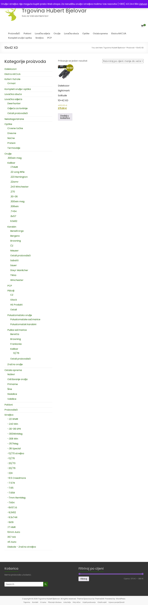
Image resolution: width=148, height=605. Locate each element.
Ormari (11, 83)
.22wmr (14, 181)
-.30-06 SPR (14, 429)
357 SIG (11, 537)
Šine (9, 389)
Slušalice (12, 394)
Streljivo (39, 37)
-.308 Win (12, 438)
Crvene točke (15, 128)
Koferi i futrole (12, 79)
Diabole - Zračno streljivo (21, 546)
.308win (14, 206)
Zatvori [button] (143, 4)
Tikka (13, 275)
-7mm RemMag (16, 497)
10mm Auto (13, 532)
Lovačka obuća (71, 33)
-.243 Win (12, 424)
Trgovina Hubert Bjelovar (54, 10)
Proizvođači (14, 33)
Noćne (11, 138)
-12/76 (11, 458)
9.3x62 (13, 221)
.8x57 (13, 216)
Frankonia (16, 344)
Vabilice (11, 399)
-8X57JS (12, 507)
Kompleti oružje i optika (20, 37)
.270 (12, 191)
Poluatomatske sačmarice (25, 319)
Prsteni (11, 143)
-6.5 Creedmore (16, 478)
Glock (13, 299)
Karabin (11, 226)
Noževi (11, 374)
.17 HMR (11, 527)
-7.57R (11, 483)
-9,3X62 (11, 512)
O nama (43, 602)
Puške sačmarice (17, 330)
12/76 (16, 353)
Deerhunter (14, 103)
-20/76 (11, 468)
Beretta (14, 334)
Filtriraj (84, 578)
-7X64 (11, 502)
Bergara (15, 236)
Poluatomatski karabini (23, 324)
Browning (15, 240)
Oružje (57, 33)
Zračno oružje (15, 364)
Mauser (14, 250)
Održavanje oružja (17, 379)
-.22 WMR (12, 419)
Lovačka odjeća (42, 33)
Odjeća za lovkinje (17, 108)
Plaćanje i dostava (54, 602)
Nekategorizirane (14, 119)
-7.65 (10, 487)
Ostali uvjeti (102, 602)
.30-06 (14, 196)
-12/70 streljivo (15, 453)
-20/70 (11, 463)
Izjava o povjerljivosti (116, 602)
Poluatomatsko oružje (19, 315)
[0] (142, 26)
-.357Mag (12, 443)
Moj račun (77, 602)
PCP (49, 37)
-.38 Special (14, 448)
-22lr (10, 473)
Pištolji (10, 290)
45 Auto (11, 542)
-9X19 (10, 522)
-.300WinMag (14, 433)
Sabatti (14, 260)
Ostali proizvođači (17, 113)
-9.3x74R (12, 517)
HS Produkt (16, 304)
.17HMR (14, 167)
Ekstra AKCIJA (118, 33)
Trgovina (26, 602)
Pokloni (27, 33)
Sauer (13, 265)
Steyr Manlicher (19, 270)
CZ (11, 295)
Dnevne (11, 133)
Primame (12, 384)
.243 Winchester (19, 186)
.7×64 (13, 211)
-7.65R (11, 492)
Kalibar (11, 163)
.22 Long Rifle (17, 172)
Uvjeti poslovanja (89, 602)
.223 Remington (19, 177)
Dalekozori (10, 69)
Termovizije (13, 148)
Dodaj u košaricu (65, 117)
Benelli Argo (17, 231)
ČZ (11, 245)
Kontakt (35, 602)
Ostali (13, 309)
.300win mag (14, 158)
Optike (85, 33)
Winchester (16, 280)
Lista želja (67, 602)
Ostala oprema (100, 33)
